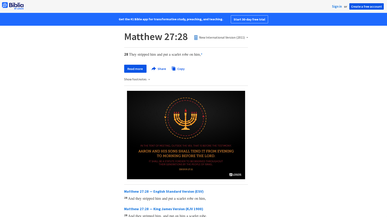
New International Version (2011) (222, 37)
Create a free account (366, 6)
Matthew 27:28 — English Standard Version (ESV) (164, 191)
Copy (181, 68)
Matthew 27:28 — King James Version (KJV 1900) (163, 209)
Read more (135, 69)
